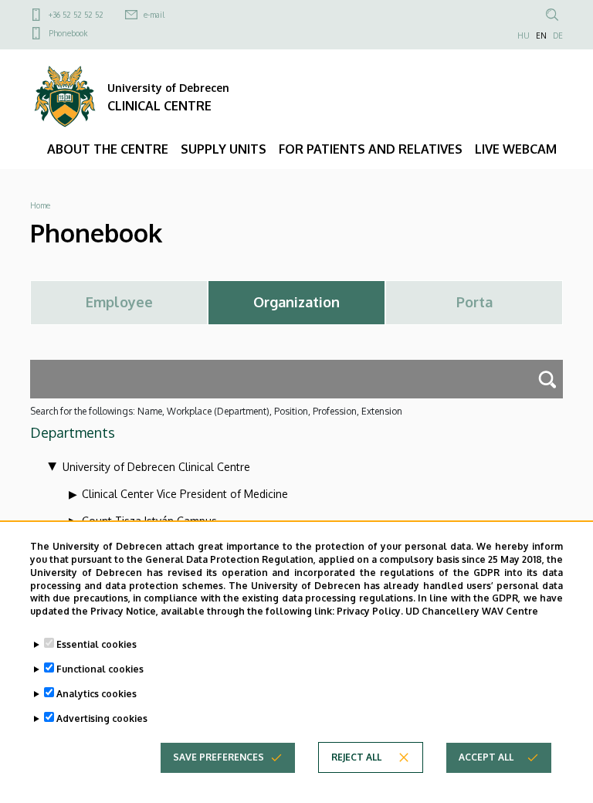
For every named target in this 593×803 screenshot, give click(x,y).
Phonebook (68, 33)
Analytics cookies (96, 694)
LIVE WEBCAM (516, 149)
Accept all (486, 757)
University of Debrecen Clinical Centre (156, 466)
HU (523, 35)
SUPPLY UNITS (223, 149)
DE (558, 35)
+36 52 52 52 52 (76, 14)
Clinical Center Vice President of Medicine (185, 493)
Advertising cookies (101, 718)
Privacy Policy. (370, 611)
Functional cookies (100, 669)
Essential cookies (96, 644)
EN (541, 35)
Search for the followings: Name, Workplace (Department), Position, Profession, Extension (216, 411)
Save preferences (218, 757)
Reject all (356, 757)
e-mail (154, 14)
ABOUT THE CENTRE (107, 149)
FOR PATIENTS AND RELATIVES (371, 149)
